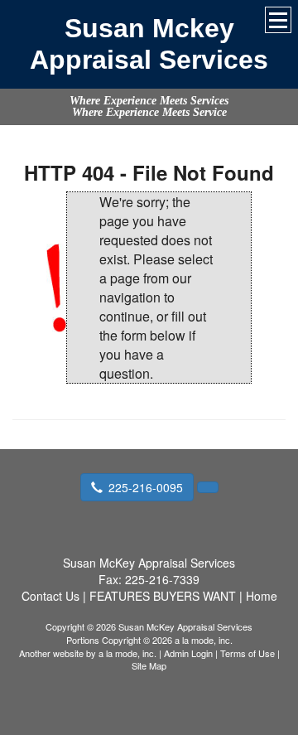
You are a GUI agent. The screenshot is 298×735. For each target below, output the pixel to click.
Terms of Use (247, 653)
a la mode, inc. (127, 653)
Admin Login (188, 653)
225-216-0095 (145, 487)
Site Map (149, 665)
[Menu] (278, 20)
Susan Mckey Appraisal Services (149, 44)
